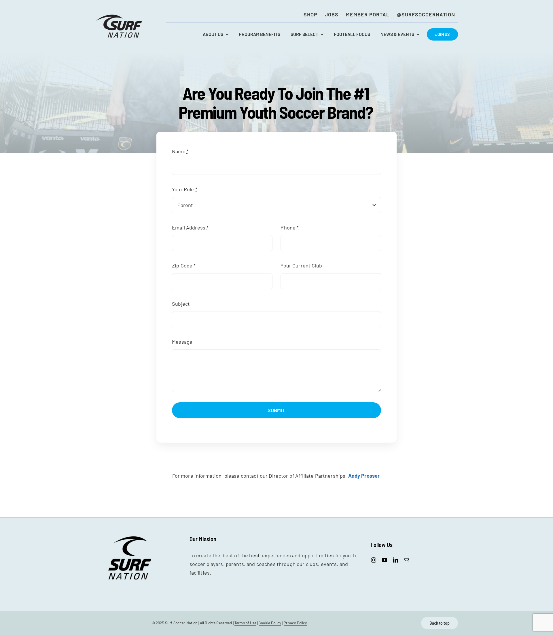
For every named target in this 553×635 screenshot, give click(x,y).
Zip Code (184, 265)
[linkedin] (395, 560)
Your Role (184, 189)
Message (182, 341)
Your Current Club (301, 265)
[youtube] (384, 560)
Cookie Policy (270, 623)
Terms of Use (245, 623)
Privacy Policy (295, 623)
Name (180, 151)
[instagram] (373, 560)
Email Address (190, 227)
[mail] (406, 560)
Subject (181, 304)
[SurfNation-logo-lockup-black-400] (120, 16)
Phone (290, 227)
